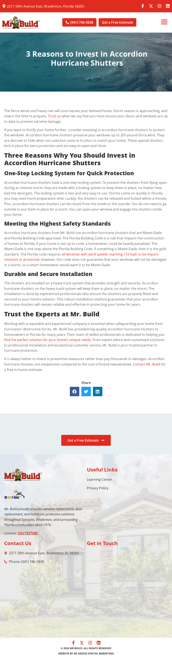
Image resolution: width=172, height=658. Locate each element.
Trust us (54, 116)
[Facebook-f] (143, 6)
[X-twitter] (151, 6)
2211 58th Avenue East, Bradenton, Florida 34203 (45, 6)
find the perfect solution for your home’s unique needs (47, 339)
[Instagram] (159, 6)
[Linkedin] (168, 6)
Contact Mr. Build (146, 364)
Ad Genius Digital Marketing (94, 653)
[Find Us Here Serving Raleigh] (4, 6)
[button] (164, 22)
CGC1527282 (28, 533)
